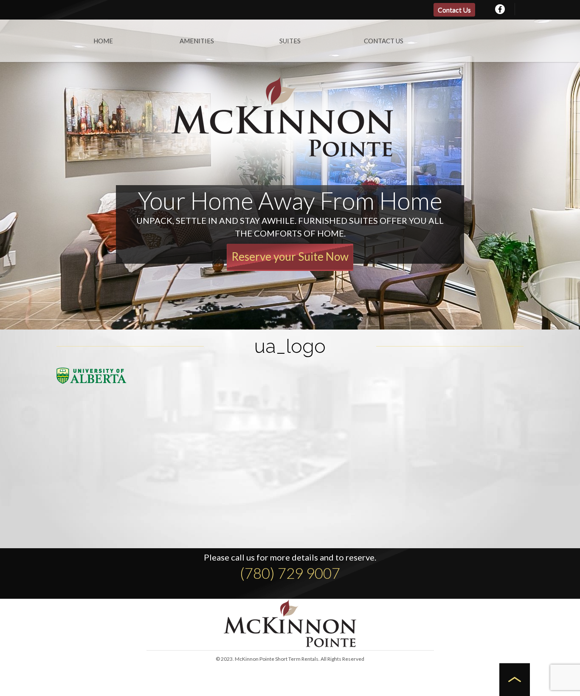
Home (103, 41)
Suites (290, 41)
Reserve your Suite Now (290, 256)
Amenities (197, 41)
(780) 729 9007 (290, 573)
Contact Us (454, 10)
